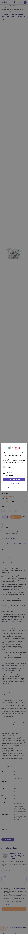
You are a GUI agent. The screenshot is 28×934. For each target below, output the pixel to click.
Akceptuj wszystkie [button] (14, 479)
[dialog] (14, 467)
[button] (14, 487)
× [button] (25, 444)
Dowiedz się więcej (16, 464)
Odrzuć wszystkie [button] (14, 483)
